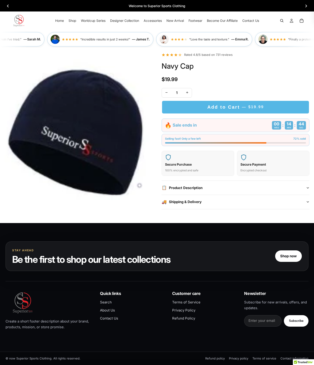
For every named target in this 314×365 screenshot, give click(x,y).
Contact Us (109, 318)
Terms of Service (186, 302)
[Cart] (302, 21)
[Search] (282, 21)
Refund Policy (183, 318)
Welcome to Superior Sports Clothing (157, 6)
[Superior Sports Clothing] (49, 303)
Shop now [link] (288, 256)
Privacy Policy (183, 310)
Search (106, 302)
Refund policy (215, 358)
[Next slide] (306, 6)
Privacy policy (238, 358)
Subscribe (296, 321)
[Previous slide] (8, 6)
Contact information (294, 358)
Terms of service (264, 358)
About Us (107, 310)
